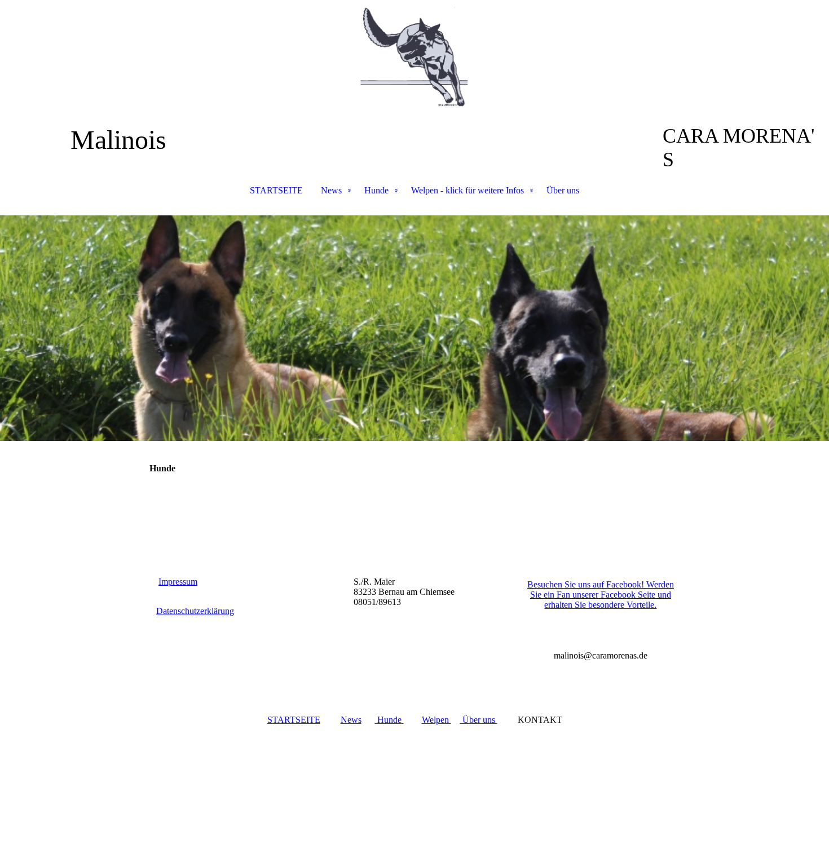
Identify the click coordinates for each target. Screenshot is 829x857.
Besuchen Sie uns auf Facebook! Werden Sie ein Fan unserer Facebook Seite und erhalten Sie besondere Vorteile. (600, 594)
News (331, 190)
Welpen (436, 720)
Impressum (177, 581)
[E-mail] (530, 637)
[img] (414, 56)
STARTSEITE (276, 190)
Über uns (562, 190)
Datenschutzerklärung (195, 611)
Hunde (376, 190)
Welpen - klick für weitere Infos (467, 190)
